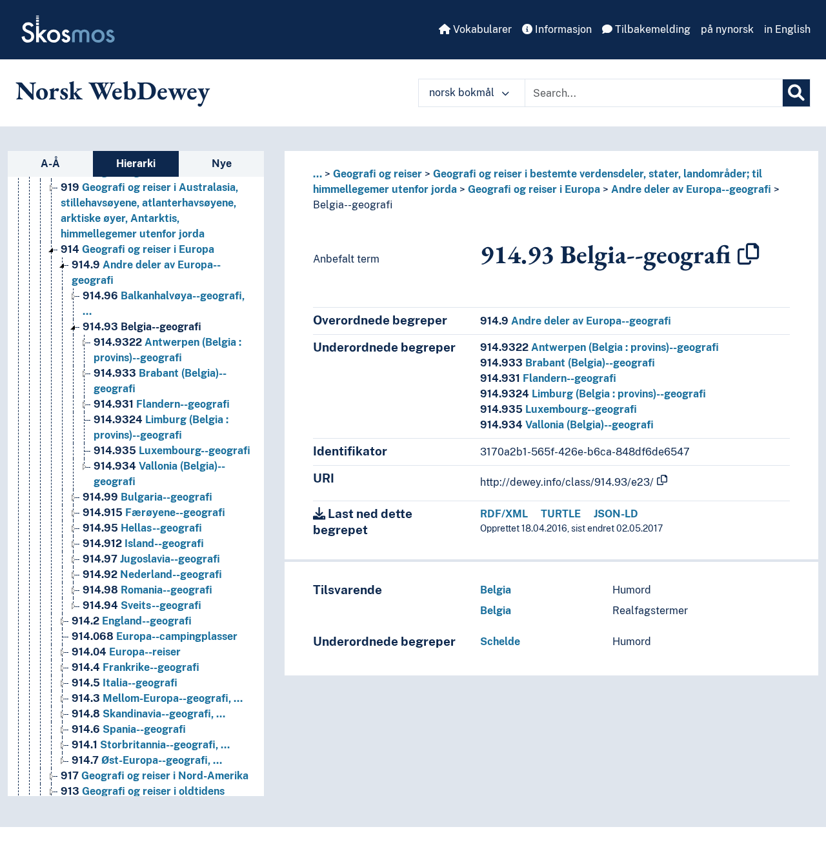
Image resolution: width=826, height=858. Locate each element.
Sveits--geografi (142, 605)
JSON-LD (616, 514)
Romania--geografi (147, 590)
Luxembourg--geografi (172, 450)
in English (787, 29)
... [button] (317, 174)
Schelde (500, 641)
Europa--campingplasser (154, 636)
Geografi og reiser (377, 174)
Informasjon (562, 29)
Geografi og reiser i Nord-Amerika (154, 776)
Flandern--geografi (162, 404)
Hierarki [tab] (136, 163)
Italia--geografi (124, 683)
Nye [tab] (222, 163)
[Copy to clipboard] (748, 254)
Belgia (495, 590)
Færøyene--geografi (154, 512)
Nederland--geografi (152, 574)
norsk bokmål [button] (463, 92)
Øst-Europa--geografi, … (147, 760)
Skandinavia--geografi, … (148, 714)
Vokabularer (481, 29)
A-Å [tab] (50, 163)
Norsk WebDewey (112, 90)
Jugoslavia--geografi (151, 559)
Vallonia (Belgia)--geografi (567, 425)
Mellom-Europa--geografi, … (157, 698)
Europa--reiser (126, 652)
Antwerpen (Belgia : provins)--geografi (599, 347)
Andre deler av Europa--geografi (691, 189)
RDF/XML (504, 514)
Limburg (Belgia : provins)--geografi (593, 394)
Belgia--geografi (142, 327)
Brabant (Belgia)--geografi (567, 363)
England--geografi (132, 621)
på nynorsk (727, 29)
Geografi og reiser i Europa (137, 249)
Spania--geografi (129, 729)
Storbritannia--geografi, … (151, 745)
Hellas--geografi (142, 528)
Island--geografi (143, 543)
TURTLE (561, 514)
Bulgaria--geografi (147, 497)
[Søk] (796, 93)
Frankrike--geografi (135, 667)
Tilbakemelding (651, 29)
